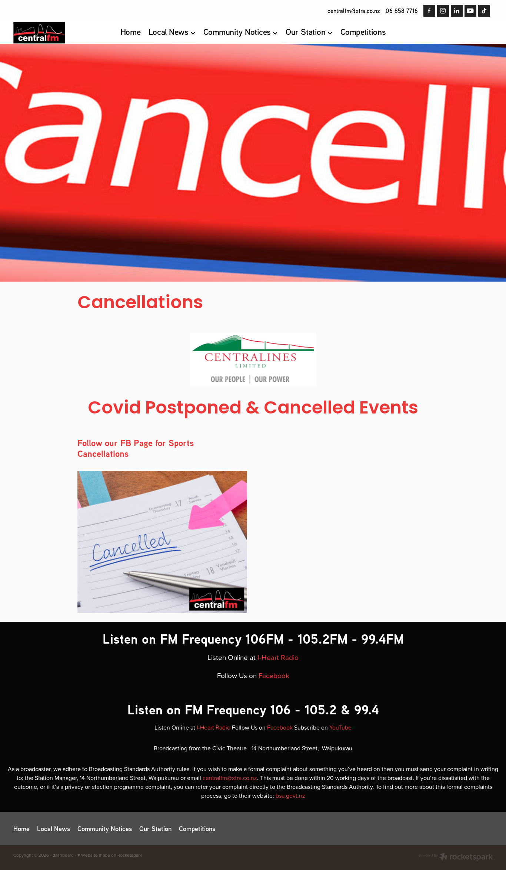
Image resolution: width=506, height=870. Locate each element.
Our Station (306, 31)
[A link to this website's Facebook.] (429, 11)
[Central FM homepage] (61, 32)
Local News (170, 31)
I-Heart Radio (278, 657)
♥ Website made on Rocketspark (109, 855)
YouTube (340, 727)
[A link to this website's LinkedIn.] (457, 11)
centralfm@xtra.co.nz (353, 11)
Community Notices (238, 31)
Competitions (363, 31)
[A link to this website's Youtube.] (470, 11)
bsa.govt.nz (290, 795)
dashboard (63, 855)
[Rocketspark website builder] (456, 858)
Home (130, 31)
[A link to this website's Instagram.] (443, 11)
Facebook (274, 675)
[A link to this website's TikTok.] (484, 11)
